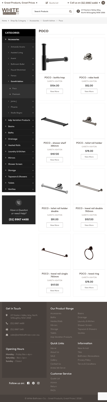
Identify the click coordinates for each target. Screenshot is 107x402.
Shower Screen (15, 163)
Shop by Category (18, 20)
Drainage (12, 138)
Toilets (11, 182)
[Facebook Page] (28, 383)
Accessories (34, 20)
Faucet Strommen (18, 69)
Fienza (13, 75)
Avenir (13, 58)
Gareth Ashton (49, 20)
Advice (53, 382)
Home (4, 20)
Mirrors (11, 157)
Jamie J (14, 101)
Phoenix (14, 107)
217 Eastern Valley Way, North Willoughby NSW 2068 (93, 11)
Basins (11, 126)
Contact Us (55, 364)
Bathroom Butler (18, 64)
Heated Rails (14, 145)
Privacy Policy (84, 360)
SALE (52, 356)
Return (53, 386)
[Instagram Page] (38, 383)
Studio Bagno (16, 112)
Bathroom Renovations (88, 356)
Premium (16, 94)
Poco (14, 88)
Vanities (12, 189)
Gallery (53, 360)
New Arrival (83, 348)
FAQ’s (53, 390)
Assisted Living (17, 52)
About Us (54, 352)
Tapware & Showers (17, 176)
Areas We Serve (57, 368)
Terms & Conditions (87, 364)
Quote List (55, 378)
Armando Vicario (18, 46)
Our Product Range (62, 308)
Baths (11, 132)
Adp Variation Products (19, 119)
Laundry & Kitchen (16, 151)
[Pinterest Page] (33, 383)
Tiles (80, 352)
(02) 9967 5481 (17, 329)
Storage (12, 170)
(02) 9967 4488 (19, 219)
